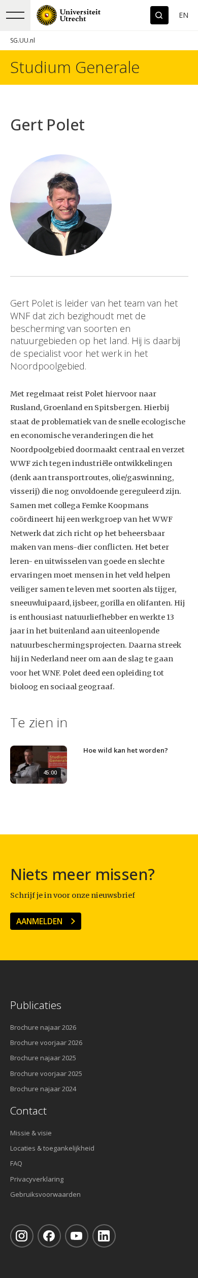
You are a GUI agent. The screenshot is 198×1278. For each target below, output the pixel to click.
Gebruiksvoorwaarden (45, 1194)
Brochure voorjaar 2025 (46, 1073)
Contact (28, 1110)
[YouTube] (76, 1236)
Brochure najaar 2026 (43, 1027)
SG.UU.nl (22, 40)
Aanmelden (39, 921)
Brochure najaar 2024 (43, 1088)
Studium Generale (75, 67)
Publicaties (35, 1005)
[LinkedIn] (104, 1236)
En (183, 15)
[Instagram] (22, 1236)
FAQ (16, 1163)
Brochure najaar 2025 (43, 1057)
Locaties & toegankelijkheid (52, 1148)
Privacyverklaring (36, 1179)
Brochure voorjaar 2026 (46, 1042)
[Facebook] (49, 1236)
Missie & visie (31, 1132)
